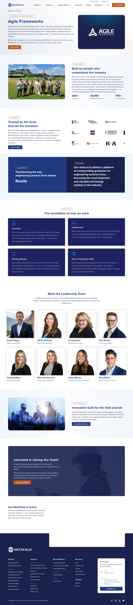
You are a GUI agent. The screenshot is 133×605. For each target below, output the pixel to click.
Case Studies (15, 147)
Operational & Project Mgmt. (15, 572)
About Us (77, 583)
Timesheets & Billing (13, 589)
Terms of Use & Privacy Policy (40, 600)
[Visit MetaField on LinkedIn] (115, 600)
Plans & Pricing (57, 581)
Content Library (79, 565)
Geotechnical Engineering (37, 565)
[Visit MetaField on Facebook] (111, 600)
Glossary (77, 568)
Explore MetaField (81, 424)
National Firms (34, 592)
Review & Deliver (12, 586)
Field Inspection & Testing (15, 578)
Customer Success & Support (61, 565)
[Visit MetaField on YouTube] (123, 600)
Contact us (111, 589)
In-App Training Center (59, 568)
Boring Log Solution (13, 580)
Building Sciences (35, 577)
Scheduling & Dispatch (14, 575)
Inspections (33, 571)
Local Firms (33, 586)
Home (10, 11)
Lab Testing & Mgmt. (13, 583)
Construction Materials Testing (38, 568)
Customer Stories (57, 575)
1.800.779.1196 (108, 573)
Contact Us (105, 1)
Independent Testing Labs (37, 574)
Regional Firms (34, 589)
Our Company (94, 1)
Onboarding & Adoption (59, 563)
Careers (77, 586)
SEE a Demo (14, 47)
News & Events (79, 571)
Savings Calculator (80, 574)
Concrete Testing (35, 579)
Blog (76, 563)
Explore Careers (22, 482)
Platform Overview (13, 563)
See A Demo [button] (118, 5)
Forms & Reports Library (14, 565)
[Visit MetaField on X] (119, 600)
